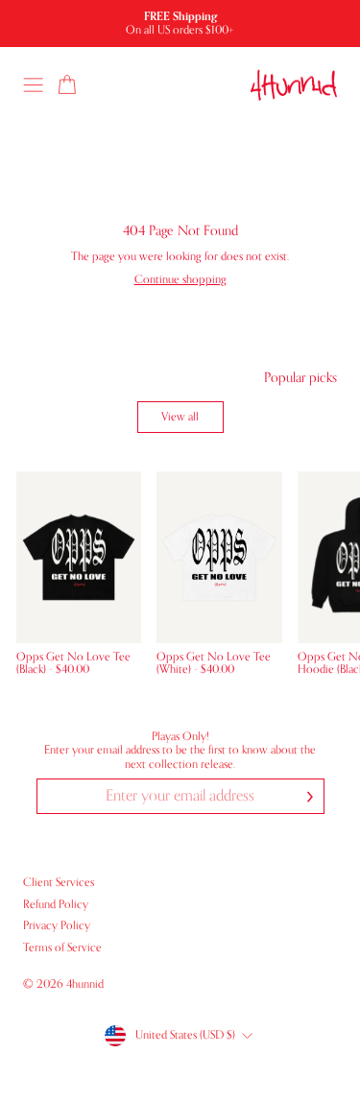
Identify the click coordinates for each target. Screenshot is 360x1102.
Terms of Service (62, 947)
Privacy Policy (56, 925)
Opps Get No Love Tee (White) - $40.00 (213, 663)
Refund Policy (55, 904)
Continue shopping (180, 279)
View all (180, 416)
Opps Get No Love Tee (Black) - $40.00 (73, 663)
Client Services (58, 882)
